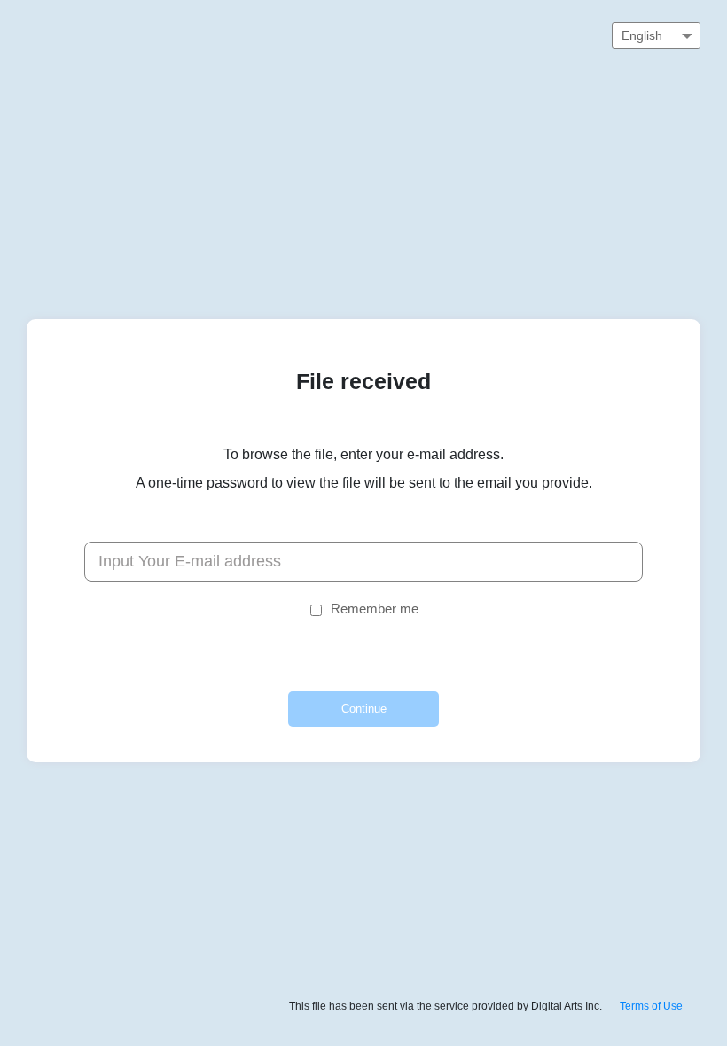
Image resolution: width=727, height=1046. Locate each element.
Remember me (374, 608)
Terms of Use (651, 1006)
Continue (364, 708)
